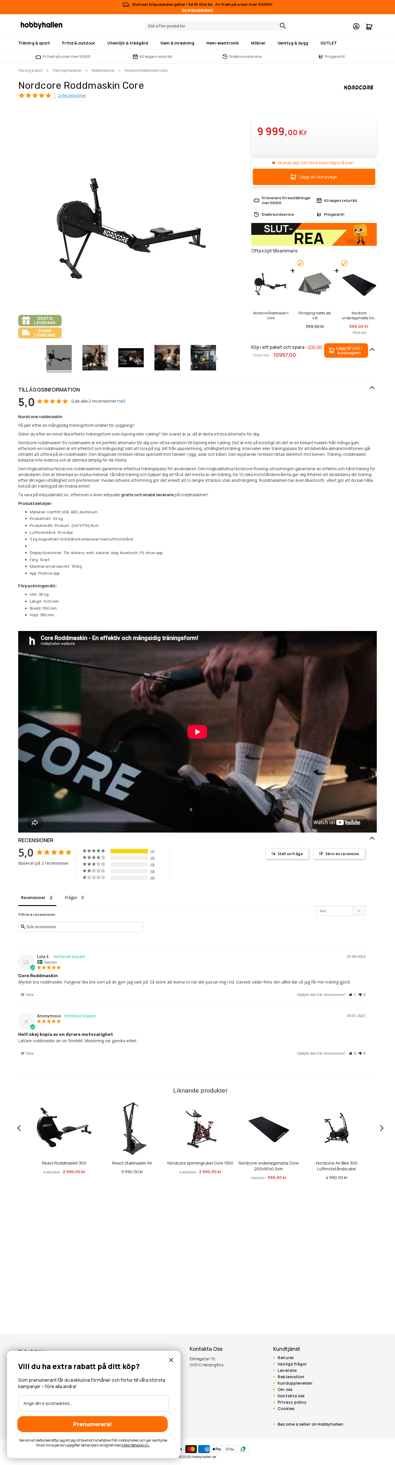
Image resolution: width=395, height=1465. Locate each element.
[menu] (197, 43)
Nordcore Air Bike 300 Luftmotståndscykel (336, 1165)
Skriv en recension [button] (342, 853)
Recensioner (35, 840)
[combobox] (216, 26)
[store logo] (41, 25)
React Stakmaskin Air (132, 1163)
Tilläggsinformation (49, 389)
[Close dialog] (171, 1360)
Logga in (356, 26)
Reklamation (291, 1377)
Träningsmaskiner (67, 70)
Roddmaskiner (103, 70)
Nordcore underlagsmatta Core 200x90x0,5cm (359, 315)
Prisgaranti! (332, 56)
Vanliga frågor (292, 1364)
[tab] (197, 390)
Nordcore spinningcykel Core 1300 (200, 1163)
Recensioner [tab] (33, 897)
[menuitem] (35, 43)
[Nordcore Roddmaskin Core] (59, 358)
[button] (346, 350)
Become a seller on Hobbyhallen (310, 1424)
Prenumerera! (92, 1424)
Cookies (286, 1409)
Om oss (285, 1389)
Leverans (287, 1370)
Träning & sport (30, 70)
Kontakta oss (291, 1396)
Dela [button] (29, 994)
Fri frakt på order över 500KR (67, 56)
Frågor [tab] (71, 897)
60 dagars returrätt (155, 56)
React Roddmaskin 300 (64, 1163)
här (120, 401)
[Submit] (281, 26)
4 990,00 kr (337, 1177)
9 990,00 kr (132, 1171)
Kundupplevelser (295, 1383)
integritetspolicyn (135, 1445)
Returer (286, 1358)
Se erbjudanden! (197, 9)
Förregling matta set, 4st (314, 315)
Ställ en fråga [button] (290, 853)
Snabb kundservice (245, 56)
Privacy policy (292, 1402)
